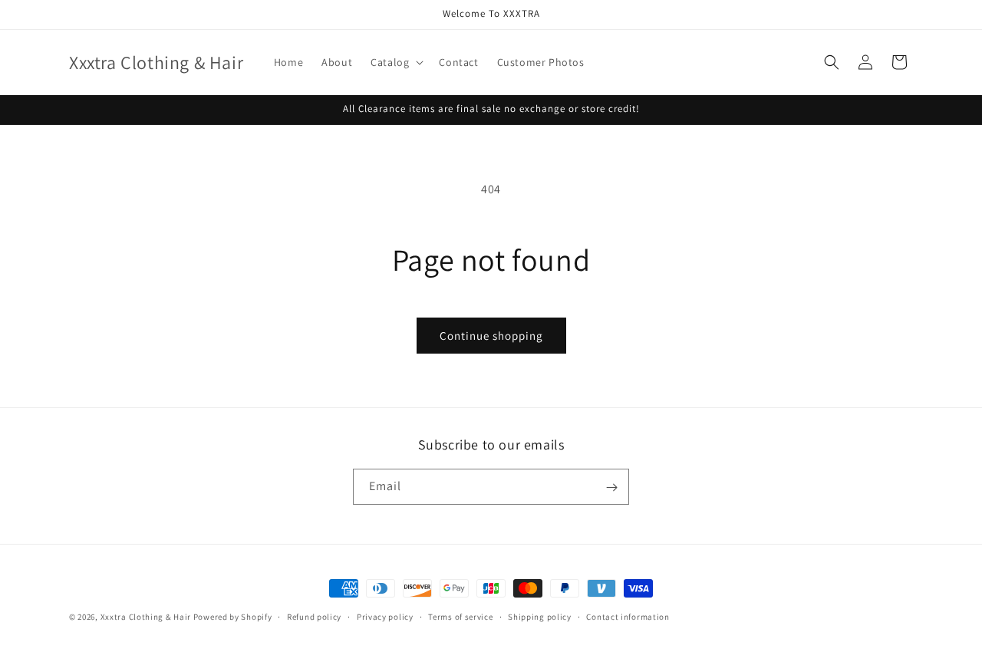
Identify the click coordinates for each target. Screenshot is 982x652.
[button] (395, 62)
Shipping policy (540, 616)
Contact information (627, 616)
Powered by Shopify (232, 616)
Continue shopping (491, 335)
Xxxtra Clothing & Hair (146, 616)
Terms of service (460, 616)
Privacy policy (385, 616)
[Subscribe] (611, 487)
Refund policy (314, 616)
